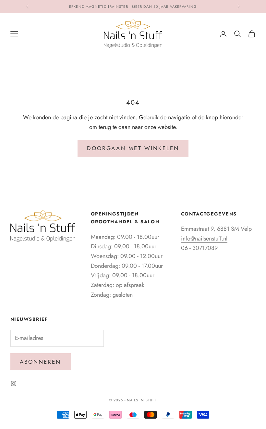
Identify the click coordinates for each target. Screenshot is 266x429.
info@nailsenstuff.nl (204, 238)
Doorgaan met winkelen (133, 148)
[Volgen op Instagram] (13, 383)
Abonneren (40, 362)
